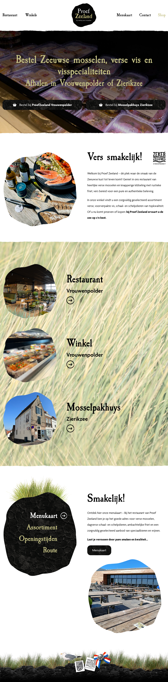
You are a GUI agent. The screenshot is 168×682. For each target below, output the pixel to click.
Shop (162, 15)
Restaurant (9, 15)
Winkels (31, 15)
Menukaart (124, 15)
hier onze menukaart (109, 512)
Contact (145, 15)
